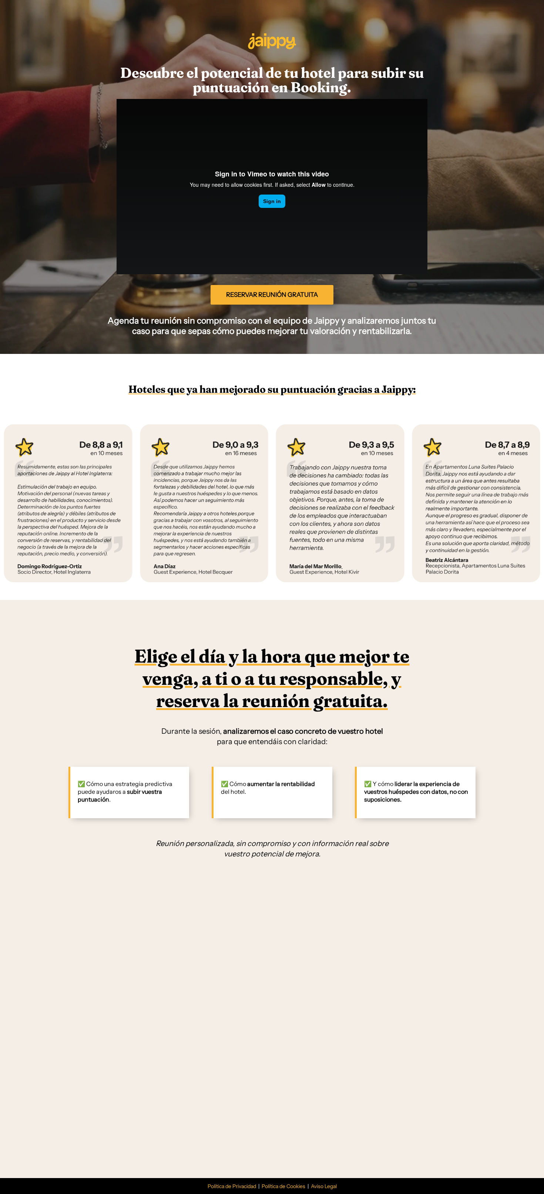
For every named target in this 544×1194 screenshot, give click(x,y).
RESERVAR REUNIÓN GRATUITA (272, 294)
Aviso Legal (323, 1186)
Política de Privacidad (232, 1186)
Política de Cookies (283, 1186)
